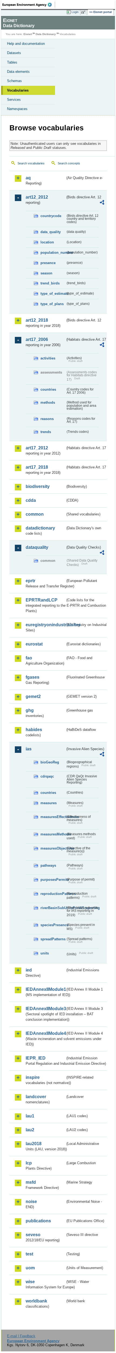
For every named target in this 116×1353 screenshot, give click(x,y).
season (46, 273)
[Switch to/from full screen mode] (84, 12)
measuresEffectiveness (53, 817)
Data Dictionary (46, 34)
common (35, 514)
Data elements (18, 72)
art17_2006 (37, 339)
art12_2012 (37, 197)
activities (47, 358)
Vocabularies (18, 90)
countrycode (50, 216)
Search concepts (69, 163)
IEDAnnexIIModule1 (45, 989)
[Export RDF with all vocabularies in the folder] (102, 203)
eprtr (30, 580)
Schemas (14, 81)
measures (48, 803)
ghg (30, 710)
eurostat (34, 644)
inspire (33, 1077)
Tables (12, 62)
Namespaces (17, 109)
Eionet (27, 34)
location (47, 242)
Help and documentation (26, 44)
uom (30, 1268)
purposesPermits (53, 880)
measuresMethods (53, 834)
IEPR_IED (36, 1058)
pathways (48, 865)
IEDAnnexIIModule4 (45, 1033)
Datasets (14, 53)
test (29, 1254)
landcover (36, 1096)
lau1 (30, 1116)
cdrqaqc (47, 776)
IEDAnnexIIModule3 (45, 1008)
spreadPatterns (53, 939)
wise (30, 1281)
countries (48, 389)
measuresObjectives (53, 848)
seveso (33, 1234)
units (44, 953)
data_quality (50, 232)
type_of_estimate (53, 294)
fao (29, 658)
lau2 (30, 1130)
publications (38, 1221)
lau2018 (34, 1143)
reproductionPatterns (53, 894)
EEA (28, 4)
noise (31, 1201)
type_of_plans (52, 304)
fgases (32, 677)
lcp (29, 1163)
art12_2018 (37, 320)
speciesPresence (53, 925)
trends (45, 432)
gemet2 (33, 696)
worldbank (36, 1301)
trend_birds (50, 283)
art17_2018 (37, 467)
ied (29, 970)
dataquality (37, 547)
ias (29, 749)
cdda (31, 500)
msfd (31, 1182)
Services (14, 100)
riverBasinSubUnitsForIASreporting (53, 908)
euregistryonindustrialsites (45, 624)
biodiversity (38, 486)
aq (28, 178)
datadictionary (40, 528)
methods (47, 402)
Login (75, 12)
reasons (47, 419)
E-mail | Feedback (21, 1336)
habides (34, 729)
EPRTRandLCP (41, 600)
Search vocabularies (31, 163)
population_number (53, 252)
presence (48, 263)
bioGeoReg (49, 762)
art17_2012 (37, 448)
